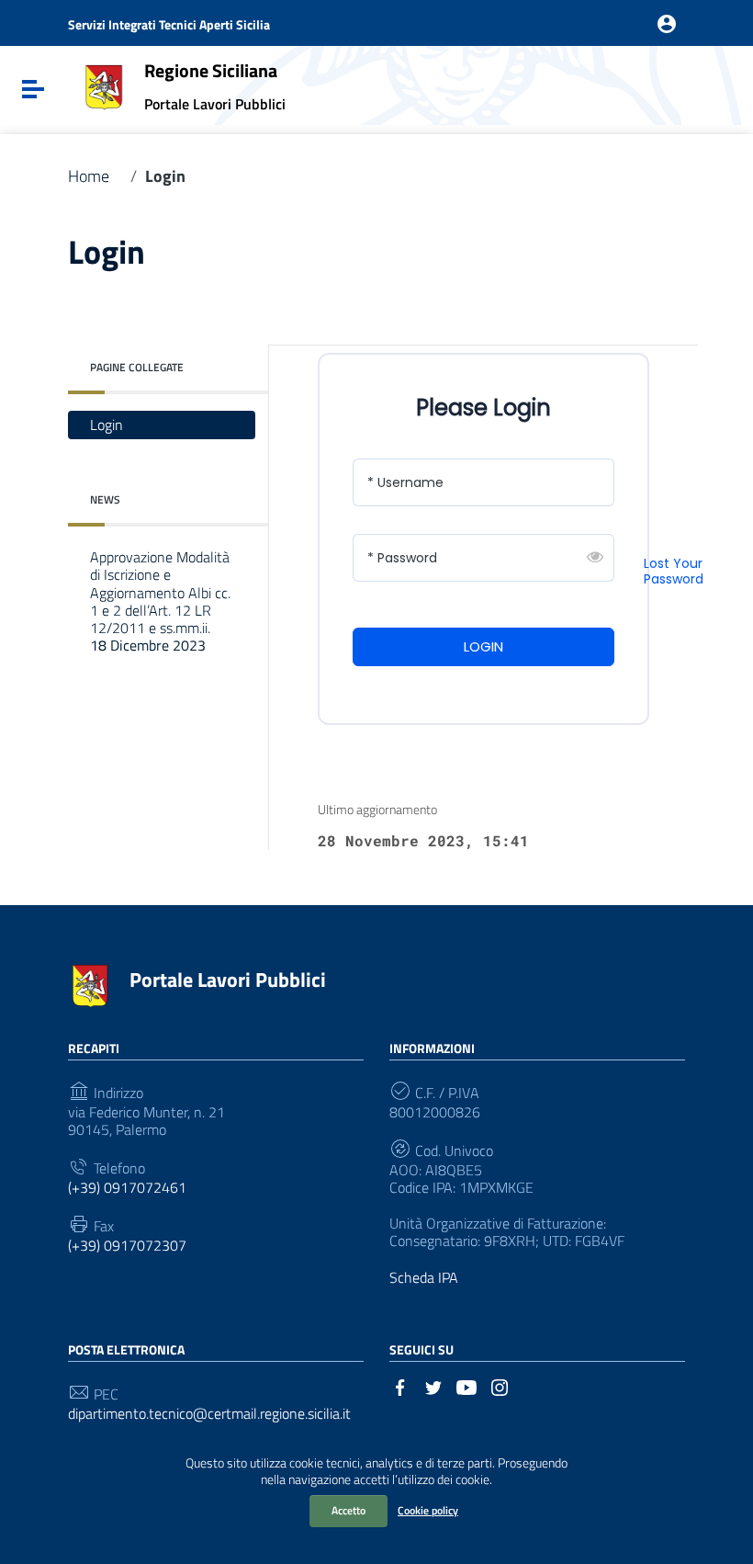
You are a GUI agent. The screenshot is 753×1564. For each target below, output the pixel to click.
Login (106, 425)
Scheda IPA (423, 1277)
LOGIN (483, 646)
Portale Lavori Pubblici (227, 979)
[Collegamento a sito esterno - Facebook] (400, 1386)
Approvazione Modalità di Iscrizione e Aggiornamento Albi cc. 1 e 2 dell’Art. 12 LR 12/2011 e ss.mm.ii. (160, 601)
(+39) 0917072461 (127, 1187)
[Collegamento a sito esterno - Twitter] (433, 1386)
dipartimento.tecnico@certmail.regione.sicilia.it (209, 1413)
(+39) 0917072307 (127, 1245)
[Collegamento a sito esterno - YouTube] (466, 1386)
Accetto (348, 1510)
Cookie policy (428, 1510)
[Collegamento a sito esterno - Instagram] (500, 1386)
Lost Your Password (673, 571)
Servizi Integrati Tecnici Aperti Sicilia (169, 24)
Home (88, 176)
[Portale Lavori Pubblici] (104, 85)
